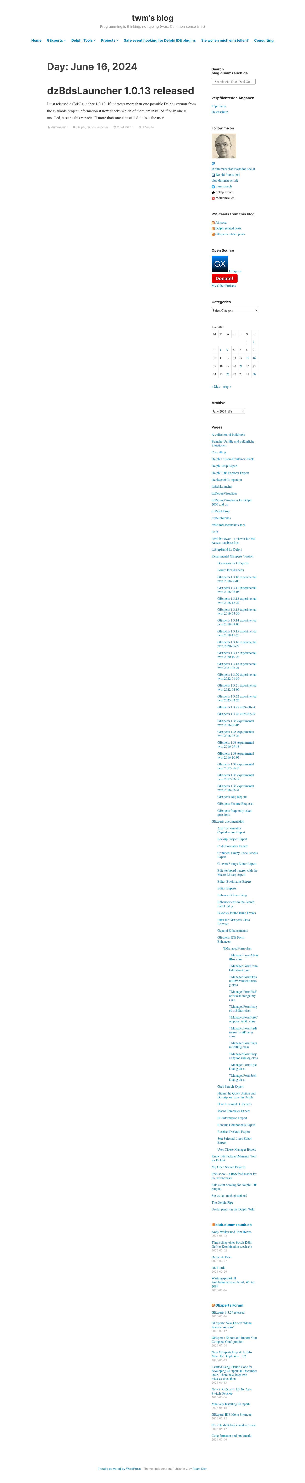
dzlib (215, 531)
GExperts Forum (229, 1305)
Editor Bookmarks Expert (234, 881)
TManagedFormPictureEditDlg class (243, 1045)
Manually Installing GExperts (231, 1404)
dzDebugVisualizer (224, 493)
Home (36, 40)
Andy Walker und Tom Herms (231, 1232)
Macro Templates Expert (233, 1111)
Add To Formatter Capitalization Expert (231, 830)
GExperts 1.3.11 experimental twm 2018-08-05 (236, 589)
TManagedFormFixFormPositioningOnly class (243, 995)
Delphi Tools (82, 40)
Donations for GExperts (233, 563)
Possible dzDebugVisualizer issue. (234, 1425)
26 (227, 374)
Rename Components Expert (236, 1124)
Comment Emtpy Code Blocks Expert (237, 855)
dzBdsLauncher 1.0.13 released (120, 91)
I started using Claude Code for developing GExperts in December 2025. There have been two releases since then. (234, 1373)
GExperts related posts (230, 234)
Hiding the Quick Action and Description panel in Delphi (236, 1095)
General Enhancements (232, 930)
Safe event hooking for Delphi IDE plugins (160, 40)
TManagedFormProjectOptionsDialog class (243, 1056)
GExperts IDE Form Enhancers (230, 939)
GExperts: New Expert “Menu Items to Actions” (232, 1325)
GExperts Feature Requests (235, 803)
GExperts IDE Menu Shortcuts (232, 1414)
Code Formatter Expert (232, 846)
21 (240, 366)
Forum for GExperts (230, 570)
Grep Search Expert (230, 1086)
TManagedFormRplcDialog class (243, 1066)
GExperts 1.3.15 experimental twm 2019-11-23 (236, 633)
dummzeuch (59, 127)
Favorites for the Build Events (236, 913)
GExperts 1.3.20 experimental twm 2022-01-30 (236, 676)
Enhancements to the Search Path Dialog (235, 904)
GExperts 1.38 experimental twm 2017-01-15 (235, 766)
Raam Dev (200, 1468)
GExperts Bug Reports (232, 796)
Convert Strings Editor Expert (236, 863)
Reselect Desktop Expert (233, 1131)
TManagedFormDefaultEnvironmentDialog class (243, 981)
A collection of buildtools (228, 434)
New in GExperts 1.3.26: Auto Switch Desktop (232, 1391)
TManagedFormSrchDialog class (242, 1077)
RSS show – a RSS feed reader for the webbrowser (234, 1176)
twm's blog (152, 18)
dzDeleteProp (220, 511)
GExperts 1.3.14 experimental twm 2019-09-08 (236, 622)
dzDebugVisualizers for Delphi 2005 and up (232, 502)
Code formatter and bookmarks (232, 1435)
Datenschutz (220, 112)
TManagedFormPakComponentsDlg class (243, 1019)
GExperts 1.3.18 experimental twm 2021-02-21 (236, 665)
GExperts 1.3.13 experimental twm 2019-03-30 (236, 611)
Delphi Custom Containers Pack (233, 459)
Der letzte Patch (222, 1257)
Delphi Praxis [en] (227, 174)
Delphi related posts (228, 228)
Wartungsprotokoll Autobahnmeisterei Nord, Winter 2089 (233, 1282)
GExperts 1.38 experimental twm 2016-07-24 (235, 733)
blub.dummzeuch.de (225, 180)
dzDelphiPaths (221, 518)
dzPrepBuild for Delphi (227, 549)
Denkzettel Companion (227, 479)
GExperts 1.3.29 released (228, 1312)
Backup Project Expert (232, 839)
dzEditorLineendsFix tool (228, 524)
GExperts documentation (228, 821)
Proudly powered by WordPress (119, 1468)
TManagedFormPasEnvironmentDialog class (243, 1032)
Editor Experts (226, 888)
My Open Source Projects (228, 1167)
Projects (108, 40)
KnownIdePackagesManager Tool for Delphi (234, 1158)
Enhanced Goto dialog (232, 895)
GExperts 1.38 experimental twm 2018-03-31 (235, 788)
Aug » (227, 386)
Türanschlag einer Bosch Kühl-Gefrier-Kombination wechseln (232, 1244)
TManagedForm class (237, 948)
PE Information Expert (232, 1118)
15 (247, 358)
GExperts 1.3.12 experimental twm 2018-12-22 (236, 600)
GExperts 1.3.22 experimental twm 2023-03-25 (236, 698)
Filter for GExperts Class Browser (233, 921)
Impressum (219, 106)
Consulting (264, 40)
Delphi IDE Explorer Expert (230, 473)
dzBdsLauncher (97, 127)
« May (216, 386)
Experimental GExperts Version (232, 556)
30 (254, 374)
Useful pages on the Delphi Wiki (233, 1209)
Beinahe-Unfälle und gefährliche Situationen (233, 443)
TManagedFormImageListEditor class (243, 1008)
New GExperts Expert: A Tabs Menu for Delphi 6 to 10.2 (232, 1354)
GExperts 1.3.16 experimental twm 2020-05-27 (236, 644)
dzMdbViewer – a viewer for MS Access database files (233, 540)
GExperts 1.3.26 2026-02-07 (236, 714)
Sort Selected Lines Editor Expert (234, 1140)
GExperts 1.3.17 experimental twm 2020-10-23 (236, 654)
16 (254, 358)
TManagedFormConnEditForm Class (243, 968)
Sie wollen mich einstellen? (225, 40)
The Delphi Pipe (222, 1202)
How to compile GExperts (234, 1104)
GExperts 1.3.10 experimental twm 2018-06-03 (236, 579)
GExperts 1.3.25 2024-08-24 (236, 707)
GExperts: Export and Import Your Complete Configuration (234, 1339)
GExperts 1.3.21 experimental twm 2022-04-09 (236, 687)
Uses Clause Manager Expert (236, 1149)
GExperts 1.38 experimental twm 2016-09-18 (235, 744)
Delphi (81, 127)
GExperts (55, 40)
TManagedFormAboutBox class (243, 957)
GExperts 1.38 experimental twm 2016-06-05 (235, 723)
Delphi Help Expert (224, 465)
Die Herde (218, 1267)
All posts (221, 222)
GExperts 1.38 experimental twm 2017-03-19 (235, 777)
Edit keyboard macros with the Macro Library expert (237, 872)
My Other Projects (224, 285)
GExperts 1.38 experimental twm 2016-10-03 (235, 755)
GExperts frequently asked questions (234, 812)
